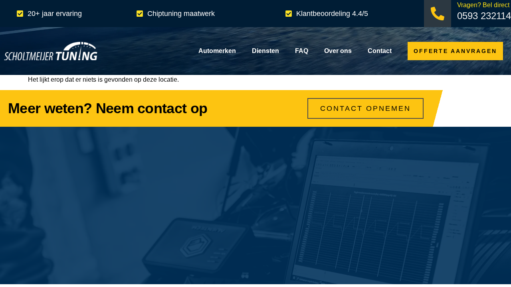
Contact (380, 50)
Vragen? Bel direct (483, 5)
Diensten (265, 50)
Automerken (217, 50)
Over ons (338, 50)
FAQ (301, 50)
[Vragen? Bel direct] (437, 13)
